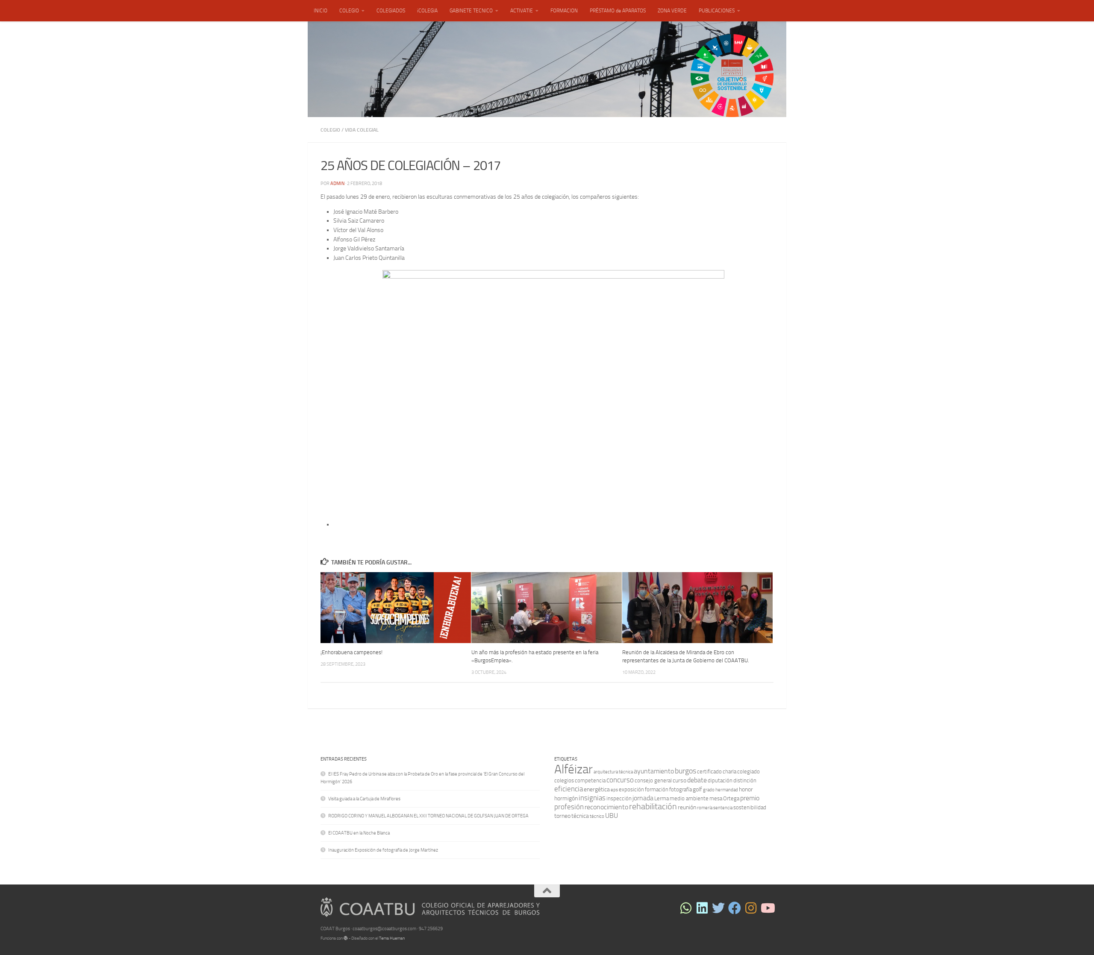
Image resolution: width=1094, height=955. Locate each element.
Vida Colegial (362, 130)
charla (729, 771)
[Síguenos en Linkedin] (702, 908)
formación (656, 789)
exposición (631, 789)
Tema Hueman (392, 938)
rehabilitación (653, 806)
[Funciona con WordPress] (346, 938)
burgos (685, 771)
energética (597, 789)
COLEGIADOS (390, 11)
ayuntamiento (654, 771)
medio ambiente (689, 798)
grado (709, 790)
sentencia (722, 808)
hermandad (726, 790)
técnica (580, 816)
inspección (619, 798)
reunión (687, 807)
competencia (590, 780)
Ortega (731, 798)
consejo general (653, 780)
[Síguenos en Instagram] (750, 908)
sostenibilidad (749, 807)
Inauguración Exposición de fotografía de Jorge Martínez (383, 850)
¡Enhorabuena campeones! (351, 652)
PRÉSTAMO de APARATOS (618, 11)
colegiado (748, 771)
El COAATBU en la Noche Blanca (359, 833)
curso (679, 780)
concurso (620, 780)
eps (614, 790)
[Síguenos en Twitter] (718, 908)
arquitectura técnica (613, 772)
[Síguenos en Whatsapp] (685, 908)
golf (697, 789)
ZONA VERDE (672, 11)
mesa (715, 798)
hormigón (566, 798)
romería (704, 808)
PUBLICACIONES (717, 11)
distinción (744, 780)
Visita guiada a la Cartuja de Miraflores (364, 799)
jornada (642, 798)
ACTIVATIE (521, 11)
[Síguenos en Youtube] (767, 908)
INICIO (320, 11)
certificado (709, 771)
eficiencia (568, 789)
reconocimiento (606, 807)
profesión (569, 806)
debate (697, 780)
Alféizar (573, 769)
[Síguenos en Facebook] (734, 908)
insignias (592, 797)
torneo (562, 816)
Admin (337, 183)
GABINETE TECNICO (471, 11)
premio (749, 798)
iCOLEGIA (427, 11)
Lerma (661, 798)
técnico (597, 816)
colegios (564, 780)
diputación (720, 780)
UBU (611, 815)
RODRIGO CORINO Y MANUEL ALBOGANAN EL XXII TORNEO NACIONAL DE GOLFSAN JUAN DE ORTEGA (428, 816)
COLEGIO (349, 11)
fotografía (680, 789)
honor (746, 789)
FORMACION (564, 11)
